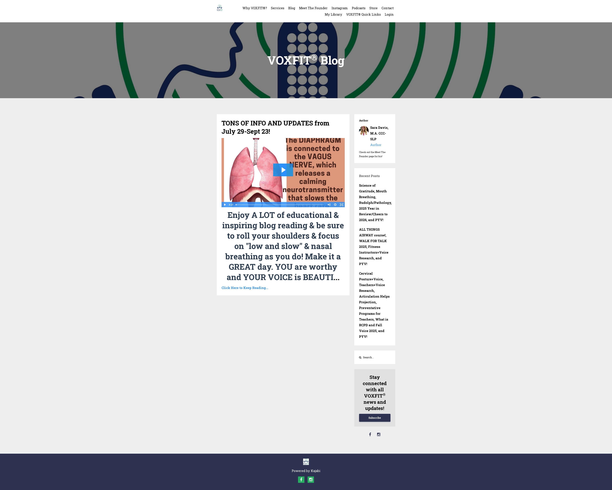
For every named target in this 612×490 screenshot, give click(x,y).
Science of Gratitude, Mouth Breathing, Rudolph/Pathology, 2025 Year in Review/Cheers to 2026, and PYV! (375, 202)
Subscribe (374, 417)
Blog (291, 8)
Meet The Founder (313, 8)
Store (373, 8)
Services (277, 8)
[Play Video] (224, 204)
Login (389, 14)
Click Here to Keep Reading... (245, 288)
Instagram (340, 8)
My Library (333, 14)
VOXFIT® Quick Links (363, 14)
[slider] (280, 204)
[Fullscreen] (342, 204)
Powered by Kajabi (306, 471)
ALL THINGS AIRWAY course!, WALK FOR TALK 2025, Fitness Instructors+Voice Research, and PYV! (373, 246)
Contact (388, 8)
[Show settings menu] (335, 204)
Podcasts (358, 8)
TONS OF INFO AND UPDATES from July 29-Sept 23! (275, 127)
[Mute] (329, 204)
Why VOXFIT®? (254, 8)
